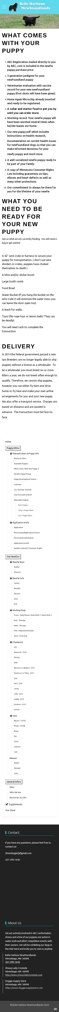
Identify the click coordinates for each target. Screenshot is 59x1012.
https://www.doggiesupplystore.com (24, 988)
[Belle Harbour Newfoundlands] (29, 7)
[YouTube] (55, 1009)
